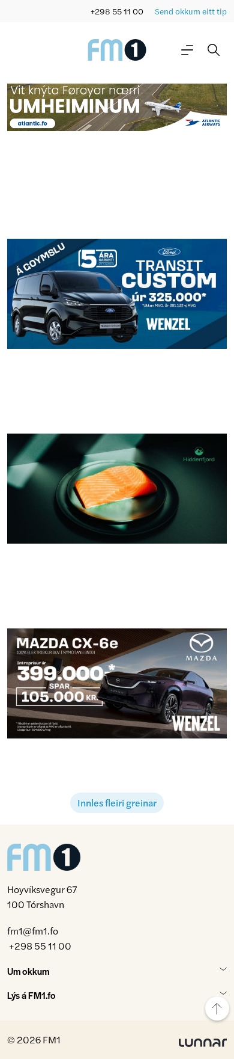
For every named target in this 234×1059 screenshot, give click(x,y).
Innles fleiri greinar (117, 802)
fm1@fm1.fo (32, 931)
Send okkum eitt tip (191, 11)
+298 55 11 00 (117, 11)
